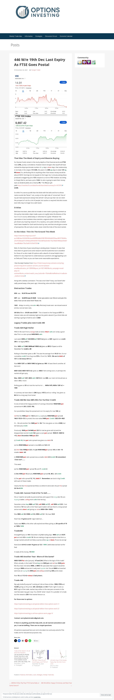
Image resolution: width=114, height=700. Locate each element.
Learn (34, 675)
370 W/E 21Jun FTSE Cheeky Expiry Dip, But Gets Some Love (58, 662)
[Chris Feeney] (84, 62)
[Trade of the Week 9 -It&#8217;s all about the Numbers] (23, 658)
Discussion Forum (51, 36)
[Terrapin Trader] (89, 62)
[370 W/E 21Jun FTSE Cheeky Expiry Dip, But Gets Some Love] (58, 654)
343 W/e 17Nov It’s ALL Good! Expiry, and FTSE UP (40, 661)
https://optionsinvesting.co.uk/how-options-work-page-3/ (33, 613)
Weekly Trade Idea (15, 36)
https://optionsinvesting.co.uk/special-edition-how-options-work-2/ (36, 609)
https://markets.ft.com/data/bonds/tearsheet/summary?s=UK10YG (40, 185)
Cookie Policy (37, 697)
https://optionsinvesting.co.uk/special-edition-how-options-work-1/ (36, 604)
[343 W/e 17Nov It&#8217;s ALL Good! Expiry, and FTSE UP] (40, 654)
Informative (29, 36)
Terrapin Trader (35, 70)
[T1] (80, 62)
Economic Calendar (66, 36)
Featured (22, 675)
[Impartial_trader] (93, 62)
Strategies (38, 36)
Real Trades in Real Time (26, 22)
